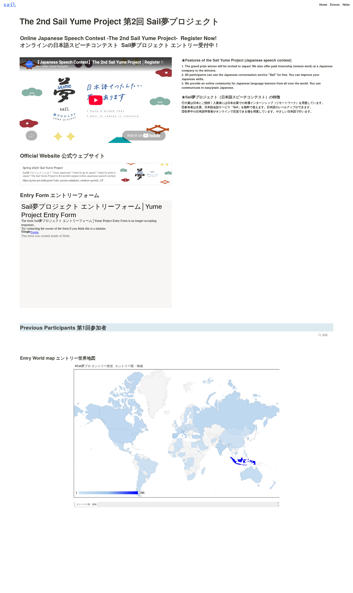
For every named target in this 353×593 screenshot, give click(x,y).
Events (335, 4)
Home (323, 4)
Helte (346, 4)
